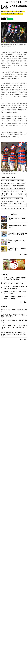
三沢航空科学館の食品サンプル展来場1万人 (12, 201)
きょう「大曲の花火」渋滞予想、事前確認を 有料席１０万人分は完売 (15, 279)
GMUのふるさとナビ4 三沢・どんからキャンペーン (13, 205)
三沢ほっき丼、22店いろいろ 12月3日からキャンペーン (13, 195)
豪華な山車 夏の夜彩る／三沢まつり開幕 (12, 180)
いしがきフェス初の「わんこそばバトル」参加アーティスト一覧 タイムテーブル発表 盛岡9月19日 (14, 327)
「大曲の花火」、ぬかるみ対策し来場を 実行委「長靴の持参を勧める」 (15, 287)
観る (2, 14)
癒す (10, 14)
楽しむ (6, 14)
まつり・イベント (17, 14)
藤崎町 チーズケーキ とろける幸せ (13, 283)
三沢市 (7, 11)
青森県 (3, 11)
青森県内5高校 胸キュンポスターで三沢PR (13, 188)
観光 (17, 11)
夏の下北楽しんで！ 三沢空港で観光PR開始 (13, 186)
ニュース (13, 11)
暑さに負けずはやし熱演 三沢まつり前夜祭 (13, 183)
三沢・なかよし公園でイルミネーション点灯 (13, 208)
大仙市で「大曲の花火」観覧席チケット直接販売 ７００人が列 (15, 297)
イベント (22, 11)
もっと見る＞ (23, 255)
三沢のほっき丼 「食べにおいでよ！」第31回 (13, 191)
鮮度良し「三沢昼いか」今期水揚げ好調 (12, 198)
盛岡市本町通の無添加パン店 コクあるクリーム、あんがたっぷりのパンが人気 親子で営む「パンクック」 (13, 334)
